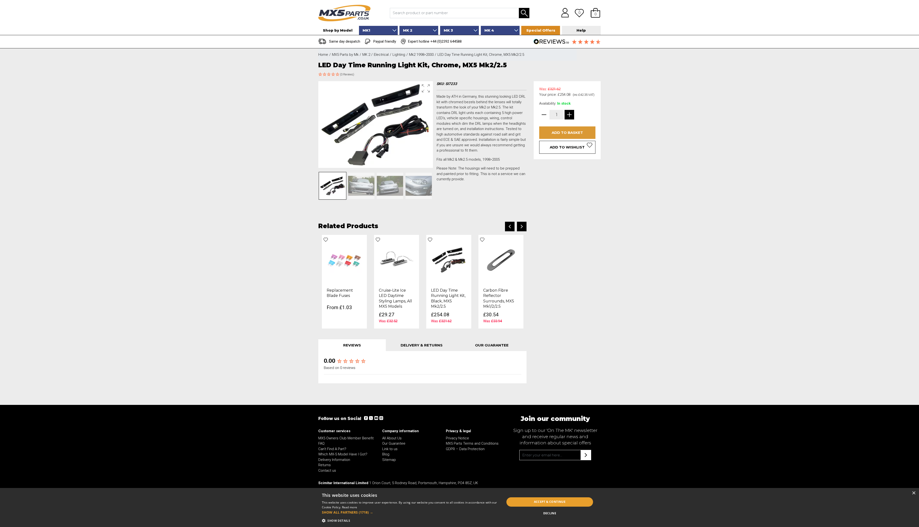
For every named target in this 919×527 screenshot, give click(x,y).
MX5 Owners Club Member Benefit (346, 438)
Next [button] (522, 226)
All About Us (392, 438)
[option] (344, 282)
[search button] (524, 13)
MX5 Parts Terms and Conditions (472, 443)
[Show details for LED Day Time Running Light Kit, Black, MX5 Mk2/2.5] (448, 260)
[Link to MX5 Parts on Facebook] (366, 418)
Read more (349, 507)
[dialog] (459, 507)
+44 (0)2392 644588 (446, 41)
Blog (385, 454)
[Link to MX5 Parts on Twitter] (371, 418)
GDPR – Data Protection (465, 449)
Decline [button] (549, 513)
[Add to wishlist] (326, 239)
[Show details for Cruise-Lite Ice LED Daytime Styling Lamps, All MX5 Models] (396, 260)
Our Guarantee (393, 443)
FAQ (321, 443)
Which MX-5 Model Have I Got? (342, 454)
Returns (324, 465)
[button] (595, 13)
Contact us (327, 470)
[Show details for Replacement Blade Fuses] (344, 260)
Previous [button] (510, 226)
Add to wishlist (567, 147)
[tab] (352, 345)
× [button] (913, 493)
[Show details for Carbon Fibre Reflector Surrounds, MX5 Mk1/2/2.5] (501, 260)
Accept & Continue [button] (550, 502)
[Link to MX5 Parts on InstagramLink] (381, 418)
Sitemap (389, 460)
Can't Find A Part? (332, 449)
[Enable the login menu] (563, 13)
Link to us (390, 449)
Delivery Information (334, 460)
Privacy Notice (457, 438)
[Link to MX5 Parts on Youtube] (376, 418)
